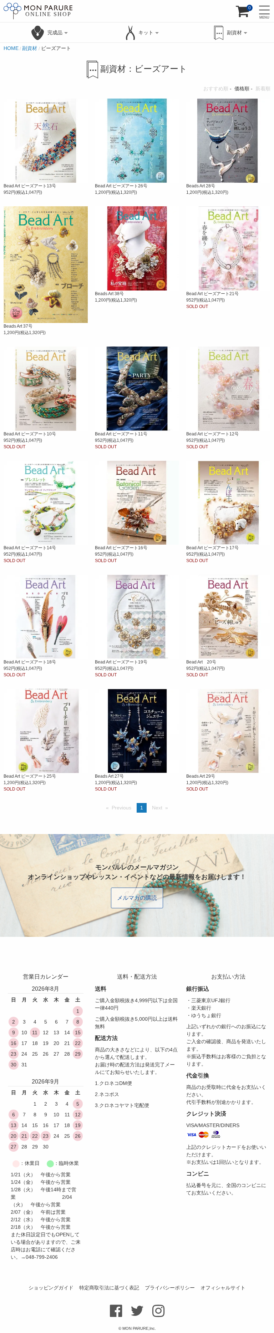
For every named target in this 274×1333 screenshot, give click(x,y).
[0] (242, 14)
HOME (11, 48)
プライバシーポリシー (170, 1288)
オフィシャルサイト (223, 1288)
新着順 (262, 88)
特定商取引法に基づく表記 (109, 1288)
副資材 (29, 48)
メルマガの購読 (137, 898)
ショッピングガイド (51, 1288)
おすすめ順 (215, 88)
